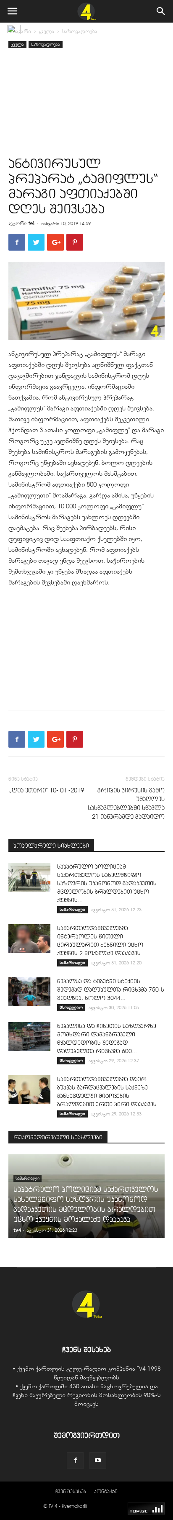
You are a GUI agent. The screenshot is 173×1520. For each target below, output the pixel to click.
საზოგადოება (79, 31)
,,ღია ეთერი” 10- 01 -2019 (46, 790)
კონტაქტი (106, 1491)
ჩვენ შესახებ (70, 1491)
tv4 (31, 223)
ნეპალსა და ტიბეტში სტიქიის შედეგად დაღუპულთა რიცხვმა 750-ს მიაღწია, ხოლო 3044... (110, 990)
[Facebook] (75, 1460)
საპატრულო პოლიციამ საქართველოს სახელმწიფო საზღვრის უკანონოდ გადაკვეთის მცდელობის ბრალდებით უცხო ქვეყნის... (107, 883)
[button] (161, 11)
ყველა (46, 31)
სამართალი (72, 909)
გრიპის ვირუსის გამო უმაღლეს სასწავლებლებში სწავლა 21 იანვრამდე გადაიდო (126, 803)
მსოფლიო (71, 1007)
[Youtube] (97, 1460)
